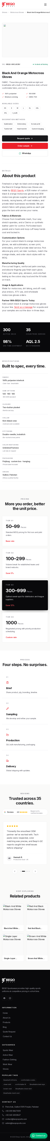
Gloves (4, 12)
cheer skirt (7, 1084)
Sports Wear (8, 1050)
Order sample (23, 146)
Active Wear (8, 1055)
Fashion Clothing (9, 1059)
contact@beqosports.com (16, 1119)
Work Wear (7, 1064)
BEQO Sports (17, 190)
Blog (5, 1027)
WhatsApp (26, 153)
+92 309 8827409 (13, 1111)
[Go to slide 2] (23, 871)
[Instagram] (10, 998)
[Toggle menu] (45, 4)
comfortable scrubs (28, 1080)
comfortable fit (20, 1084)
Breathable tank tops (37, 1084)
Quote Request (9, 1032)
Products (6, 1022)
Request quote (23, 138)
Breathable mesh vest (11, 1093)
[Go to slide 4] (27, 871)
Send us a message (23, 307)
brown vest (7, 1089)
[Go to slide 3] (26, 871)
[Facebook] (4, 998)
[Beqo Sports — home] (8, 4)
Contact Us (7, 1036)
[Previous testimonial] (14, 871)
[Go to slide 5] (29, 871)
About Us (6, 1018)
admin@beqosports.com (15, 1123)
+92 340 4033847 (13, 1115)
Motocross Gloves (17, 12)
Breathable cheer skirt (24, 1089)
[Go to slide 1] (20, 871)
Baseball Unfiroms (10, 1080)
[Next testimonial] (35, 871)
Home (5, 1013)
